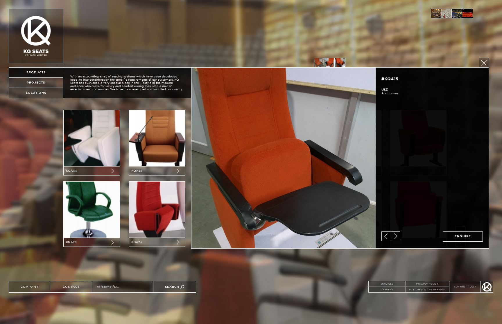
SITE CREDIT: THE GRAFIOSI (427, 290)
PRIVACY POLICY (427, 284)
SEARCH (172, 286)
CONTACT (71, 286)
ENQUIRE (463, 236)
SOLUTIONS (36, 92)
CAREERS (387, 290)
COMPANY (30, 286)
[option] (436, 13)
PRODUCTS (36, 72)
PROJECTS (36, 82)
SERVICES (387, 284)
